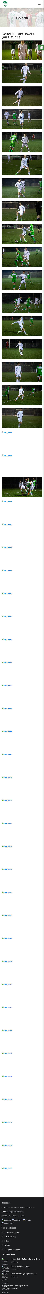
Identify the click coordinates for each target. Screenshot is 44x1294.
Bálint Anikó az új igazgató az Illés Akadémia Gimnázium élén (23, 1274)
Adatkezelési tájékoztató (10, 1288)
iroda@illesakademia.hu (15, 1212)
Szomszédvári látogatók (20, 1266)
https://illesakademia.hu (16, 1216)
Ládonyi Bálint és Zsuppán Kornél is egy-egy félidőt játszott (26, 1259)
